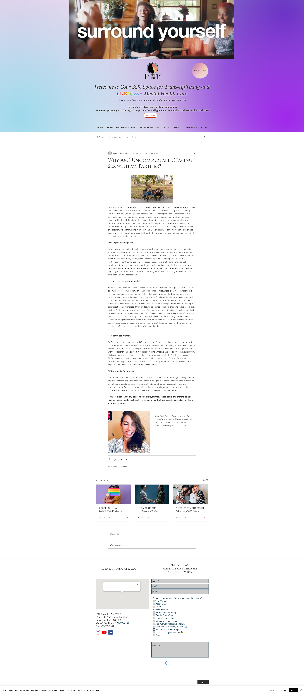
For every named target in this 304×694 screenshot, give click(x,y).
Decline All (282, 690)
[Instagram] (98, 632)
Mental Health (131, 137)
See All (205, 480)
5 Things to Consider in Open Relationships (190, 509)
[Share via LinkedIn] (121, 459)
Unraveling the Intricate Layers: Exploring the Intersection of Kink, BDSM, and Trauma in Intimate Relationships (151, 509)
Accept (293, 690)
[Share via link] (127, 459)
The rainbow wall (114, 137)
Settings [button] (271, 690)
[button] (205, 137)
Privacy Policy (94, 690)
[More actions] (194, 153)
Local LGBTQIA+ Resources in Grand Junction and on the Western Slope (111, 509)
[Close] (301, 690)
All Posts (99, 137)
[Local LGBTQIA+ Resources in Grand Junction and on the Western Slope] (113, 494)
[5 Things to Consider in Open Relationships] (190, 494)
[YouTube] (104, 632)
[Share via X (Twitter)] (115, 459)
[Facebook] (110, 632)
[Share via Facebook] (109, 459)
